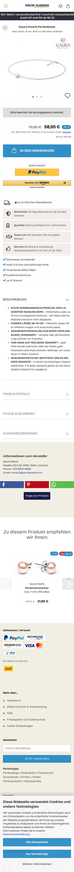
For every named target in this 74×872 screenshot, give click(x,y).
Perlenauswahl (12, 781)
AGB (9, 713)
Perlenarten (28, 773)
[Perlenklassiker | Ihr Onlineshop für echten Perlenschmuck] (37, 6)
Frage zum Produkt (37, 495)
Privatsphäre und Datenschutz (26, 719)
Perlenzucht (45, 773)
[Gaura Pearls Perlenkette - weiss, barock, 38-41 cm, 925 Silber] (37, 69)
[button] (37, 184)
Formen (25, 777)
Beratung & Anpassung (33, 246)
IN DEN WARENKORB (37, 151)
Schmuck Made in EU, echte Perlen (40, 225)
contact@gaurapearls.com (26, 472)
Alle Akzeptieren (37, 842)
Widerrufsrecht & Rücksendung (27, 706)
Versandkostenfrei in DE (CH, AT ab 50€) (38, 250)
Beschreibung (15, 299)
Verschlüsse (10, 777)
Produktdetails (16, 394)
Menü (6, 6)
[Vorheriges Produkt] (5, 27)
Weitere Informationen (37, 864)
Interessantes (32, 781)
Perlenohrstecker (37, 588)
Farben (36, 777)
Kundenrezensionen (20, 433)
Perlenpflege (11, 773)
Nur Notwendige (37, 854)
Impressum (14, 700)
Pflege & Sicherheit (19, 413)
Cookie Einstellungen (20, 726)
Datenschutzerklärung (16, 834)
